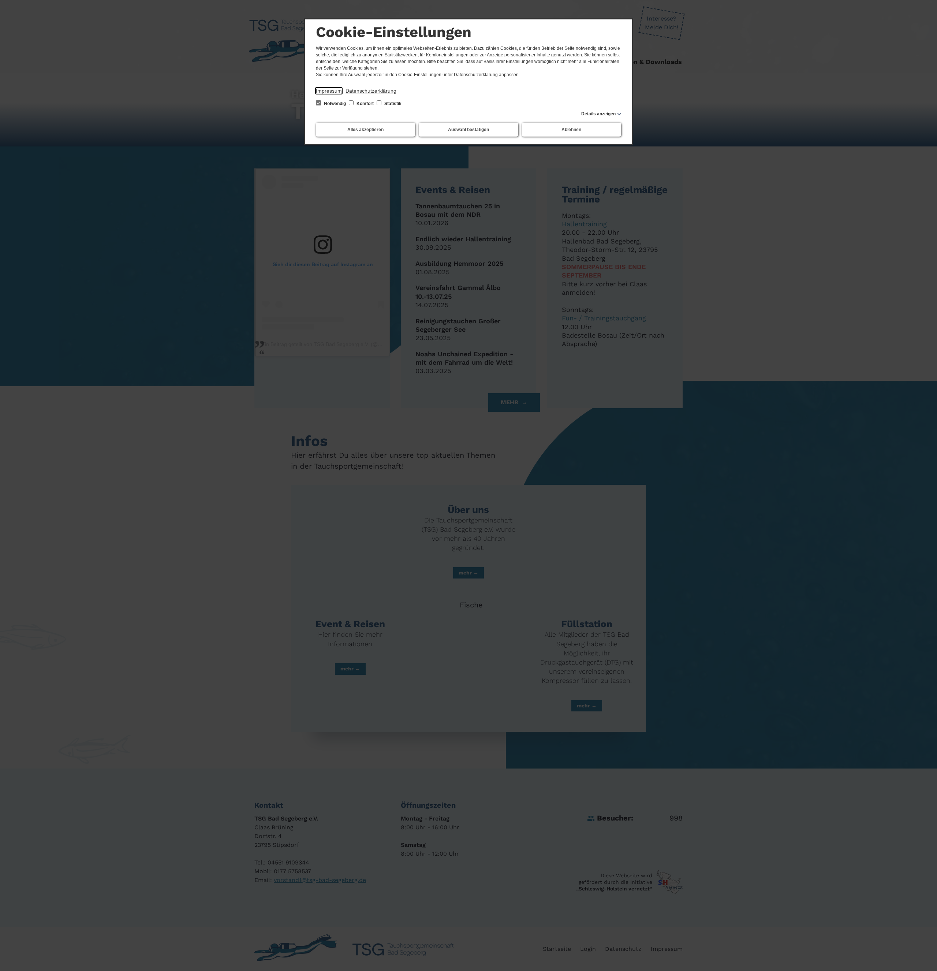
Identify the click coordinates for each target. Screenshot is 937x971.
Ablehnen (571, 129)
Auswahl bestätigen (468, 129)
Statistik (392, 103)
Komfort (365, 103)
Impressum (329, 91)
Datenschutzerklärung (371, 91)
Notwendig (335, 103)
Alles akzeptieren (365, 129)
